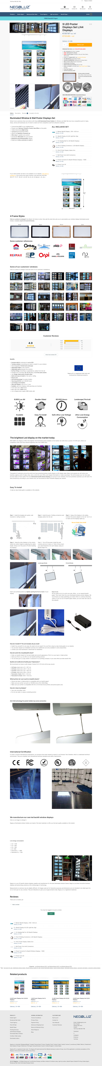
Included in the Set (34, 113)
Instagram (76, 1035)
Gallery (12, 113)
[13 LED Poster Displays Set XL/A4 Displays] (91, 24)
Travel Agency (13, 1022)
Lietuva (67, 1044)
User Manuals (55, 1022)
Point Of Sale (13, 1025)
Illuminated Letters (14, 1038)
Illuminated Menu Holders (16, 1033)
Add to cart (80, 44)
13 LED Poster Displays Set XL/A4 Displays (60, 999)
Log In (51, 913)
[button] (89, 14)
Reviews (25, 113)
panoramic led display (83, 968)
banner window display (59, 968)
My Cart (90, 8)
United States (58, 1046)
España (48, 1044)
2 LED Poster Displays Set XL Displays (38, 999)
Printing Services (14, 1029)
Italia (59, 1044)
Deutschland (38, 1044)
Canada (32, 1044)
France (43, 1044)
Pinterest (76, 1037)
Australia (18, 1044)
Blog (32, 1032)
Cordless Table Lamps (15, 1036)
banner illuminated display (47, 968)
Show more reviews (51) (51, 354)
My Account (82, 8)
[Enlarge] (27, 227)
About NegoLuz (35, 1029)
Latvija (63, 1044)
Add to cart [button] (19, 1008)
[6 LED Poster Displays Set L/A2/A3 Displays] (19, 987)
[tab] (12, 113)
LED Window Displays (15, 1031)
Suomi (43, 1046)
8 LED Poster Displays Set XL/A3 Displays (81, 999)
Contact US (74, 8)
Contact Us (55, 1020)
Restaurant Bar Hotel (15, 1020)
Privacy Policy (34, 1020)
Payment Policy (35, 1022)
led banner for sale (8, 968)
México (82, 1044)
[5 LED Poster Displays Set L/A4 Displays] (90, 24)
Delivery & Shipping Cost (37, 1025)
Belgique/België (25, 1044)
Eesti (52, 1044)
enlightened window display (19, 968)
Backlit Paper (13, 1027)
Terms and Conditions (20, 1050)
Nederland (88, 1044)
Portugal (30, 1046)
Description (18, 113)
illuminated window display (71, 968)
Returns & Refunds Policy (37, 1027)
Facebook (76, 1031)
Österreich (24, 1046)
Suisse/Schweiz (37, 1046)
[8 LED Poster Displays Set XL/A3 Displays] (82, 987)
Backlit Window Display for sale (33, 968)
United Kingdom (50, 1046)
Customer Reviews (64, 8)
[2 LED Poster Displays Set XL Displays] (40, 987)
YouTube (76, 1039)
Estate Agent (13, 1017)
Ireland (55, 1044)
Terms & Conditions (36, 1017)
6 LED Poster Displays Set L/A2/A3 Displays (19, 999)
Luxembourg (73, 1044)
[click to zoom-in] (35, 59)
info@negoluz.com (81, 1022)
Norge (18, 1046)
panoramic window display (94, 968)
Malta (78, 1044)
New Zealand (13, 1046)
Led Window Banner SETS (41, 966)
